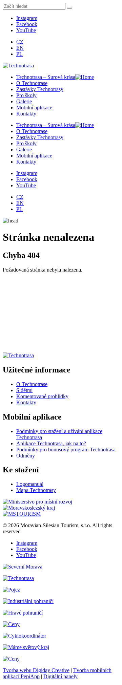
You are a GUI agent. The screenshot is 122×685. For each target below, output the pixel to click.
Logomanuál (29, 484)
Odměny (25, 455)
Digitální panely (60, 676)
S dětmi (24, 390)
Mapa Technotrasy (36, 490)
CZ (19, 42)
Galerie (24, 101)
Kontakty (26, 113)
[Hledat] (69, 8)
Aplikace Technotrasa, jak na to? (51, 443)
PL (19, 54)
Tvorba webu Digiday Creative (36, 670)
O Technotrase (31, 83)
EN (20, 48)
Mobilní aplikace (34, 107)
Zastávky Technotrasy (39, 89)
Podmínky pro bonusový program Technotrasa (66, 449)
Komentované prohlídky (42, 396)
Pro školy (26, 95)
